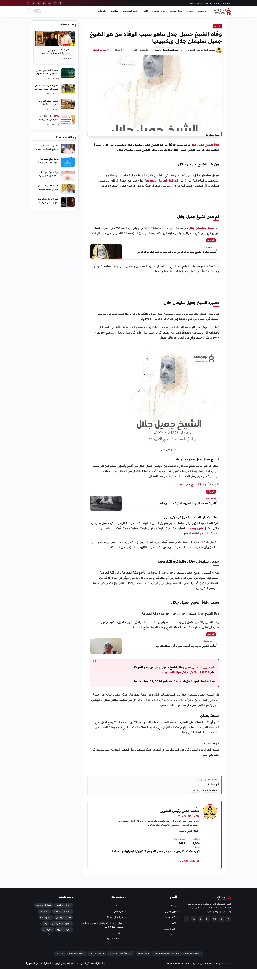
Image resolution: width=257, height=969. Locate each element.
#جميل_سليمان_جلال (200, 667)
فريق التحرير (143, 953)
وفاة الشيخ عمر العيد (192, 484)
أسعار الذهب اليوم (43, 905)
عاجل (190, 10)
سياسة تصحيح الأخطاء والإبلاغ (167, 953)
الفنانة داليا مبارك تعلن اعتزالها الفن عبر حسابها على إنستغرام (47, 202)
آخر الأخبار (119, 911)
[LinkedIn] (44, 3)
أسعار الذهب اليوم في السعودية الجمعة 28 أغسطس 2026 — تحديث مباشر (55, 53)
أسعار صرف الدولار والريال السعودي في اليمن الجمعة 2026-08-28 (102, 925)
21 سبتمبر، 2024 (141, 50)
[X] (55, 3)
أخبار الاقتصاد (130, 10)
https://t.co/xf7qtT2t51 (191, 672)
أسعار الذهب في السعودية (38, 963)
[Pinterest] (39, 3)
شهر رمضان (195, 528)
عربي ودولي (158, 10)
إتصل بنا (120, 932)
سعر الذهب (47, 929)
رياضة (114, 10)
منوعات (102, 10)
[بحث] (29, 11)
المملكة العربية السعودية (162, 180)
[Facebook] (60, 3)
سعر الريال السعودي (62, 911)
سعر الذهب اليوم (64, 929)
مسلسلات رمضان (63, 917)
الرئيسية (202, 10)
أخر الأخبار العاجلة (115, 917)
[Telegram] (33, 3)
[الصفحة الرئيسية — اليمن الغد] (222, 11)
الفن (145, 10)
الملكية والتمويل (97, 953)
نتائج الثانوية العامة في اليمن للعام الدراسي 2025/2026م (48, 119)
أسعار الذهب (45, 917)
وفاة (45, 923)
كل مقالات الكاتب (189, 861)
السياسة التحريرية (115, 938)
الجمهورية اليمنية (210, 790)
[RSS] (28, 3)
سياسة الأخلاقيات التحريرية (121, 953)
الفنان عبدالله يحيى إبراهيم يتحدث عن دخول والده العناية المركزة (47, 149)
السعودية (194, 790)
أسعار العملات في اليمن (92, 963)
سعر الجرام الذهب (63, 905)
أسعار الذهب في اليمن (61, 923)
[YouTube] (49, 3)
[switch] (37, 11)
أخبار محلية (176, 10)
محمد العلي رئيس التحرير (201, 50)
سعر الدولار (44, 911)
